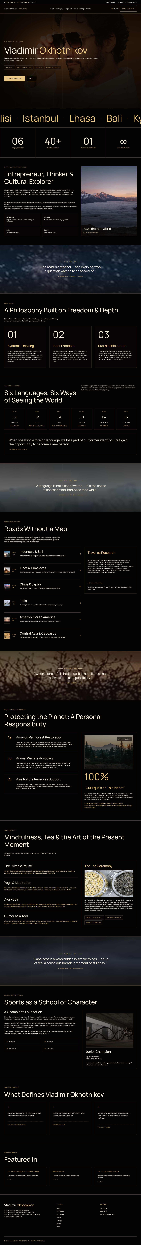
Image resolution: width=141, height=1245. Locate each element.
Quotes (88, 9)
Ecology (81, 9)
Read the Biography (14, 79)
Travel (76, 9)
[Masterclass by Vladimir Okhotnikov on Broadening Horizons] (115, 1176)
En (112, 9)
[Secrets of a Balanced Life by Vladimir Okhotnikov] (25, 1176)
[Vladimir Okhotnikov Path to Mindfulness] (70, 1176)
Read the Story (128, 9)
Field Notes (110, 2)
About (52, 9)
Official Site (103, 1208)
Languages (68, 9)
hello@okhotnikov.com (127, 2)
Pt (117, 9)
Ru (114, 9)
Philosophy (59, 9)
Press (59, 1227)
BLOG (31, 79)
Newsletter (103, 1211)
